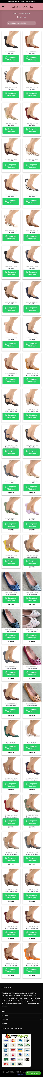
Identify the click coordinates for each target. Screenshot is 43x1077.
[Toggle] (41, 1019)
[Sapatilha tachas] (32, 618)
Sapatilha (11, 53)
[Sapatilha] (11, 40)
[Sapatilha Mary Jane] (32, 362)
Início (15, 13)
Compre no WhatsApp (11, 58)
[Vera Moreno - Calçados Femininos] (22, 7)
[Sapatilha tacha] (32, 544)
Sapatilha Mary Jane (32, 375)
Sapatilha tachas (32, 631)
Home (4, 1011)
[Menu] (3, 6)
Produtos (5, 1015)
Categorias (5, 1019)
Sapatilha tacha (32, 557)
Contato (4, 1023)
